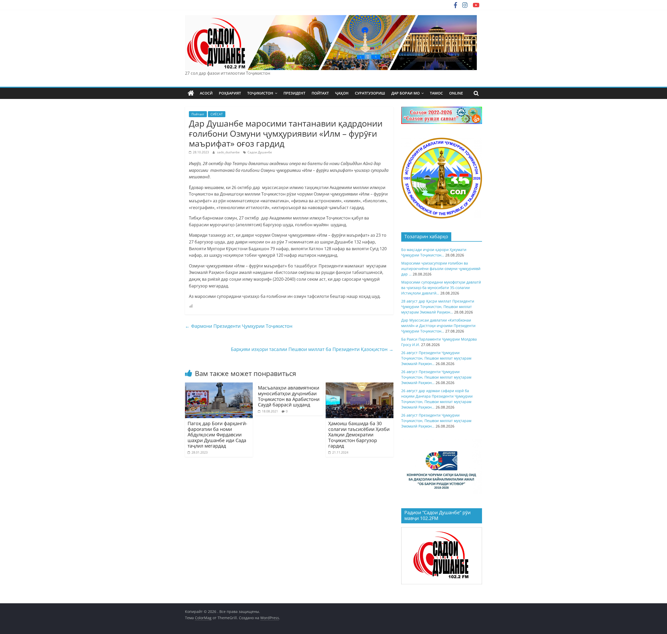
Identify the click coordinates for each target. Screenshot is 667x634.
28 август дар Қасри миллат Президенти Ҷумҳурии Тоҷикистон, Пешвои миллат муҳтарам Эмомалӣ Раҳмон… (437, 307)
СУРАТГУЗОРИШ (370, 93)
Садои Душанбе (260, 152)
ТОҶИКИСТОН (260, 93)
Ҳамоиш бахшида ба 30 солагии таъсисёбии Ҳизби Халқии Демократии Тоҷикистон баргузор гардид (359, 434)
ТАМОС (436, 93)
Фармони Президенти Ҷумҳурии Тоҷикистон (238, 326)
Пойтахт (198, 114)
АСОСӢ (206, 93)
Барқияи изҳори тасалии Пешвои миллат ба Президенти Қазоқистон (312, 349)
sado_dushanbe (228, 152)
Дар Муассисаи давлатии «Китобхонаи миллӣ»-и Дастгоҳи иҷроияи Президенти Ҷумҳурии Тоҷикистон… (438, 326)
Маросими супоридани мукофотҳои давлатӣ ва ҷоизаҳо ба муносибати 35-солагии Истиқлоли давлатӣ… (441, 288)
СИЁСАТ (217, 114)
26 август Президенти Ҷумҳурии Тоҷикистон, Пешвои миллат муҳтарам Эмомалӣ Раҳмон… (436, 358)
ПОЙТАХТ (320, 93)
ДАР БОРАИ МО (405, 93)
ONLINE (456, 93)
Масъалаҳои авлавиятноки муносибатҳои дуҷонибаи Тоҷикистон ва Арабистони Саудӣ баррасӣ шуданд (288, 396)
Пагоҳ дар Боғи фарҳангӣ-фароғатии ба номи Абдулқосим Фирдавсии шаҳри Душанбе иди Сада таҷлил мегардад (217, 434)
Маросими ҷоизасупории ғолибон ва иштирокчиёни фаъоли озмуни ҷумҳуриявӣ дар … (440, 269)
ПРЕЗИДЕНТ (294, 93)
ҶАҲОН (342, 93)
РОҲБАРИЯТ (230, 93)
